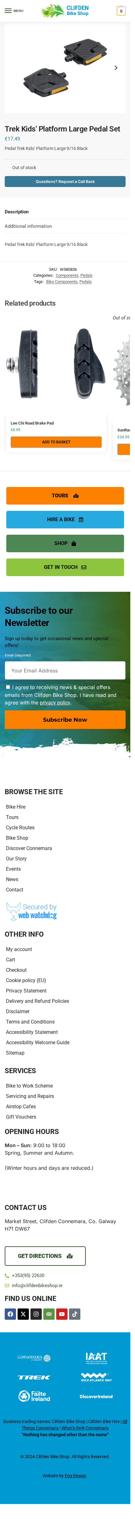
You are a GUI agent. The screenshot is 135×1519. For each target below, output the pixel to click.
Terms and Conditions (30, 1022)
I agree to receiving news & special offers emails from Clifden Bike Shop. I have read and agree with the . (60, 695)
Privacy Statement (26, 991)
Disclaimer (18, 1011)
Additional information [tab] (28, 226)
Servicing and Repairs (30, 1096)
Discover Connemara (29, 848)
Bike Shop (17, 838)
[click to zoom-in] (65, 68)
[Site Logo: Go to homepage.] (65, 11)
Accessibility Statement (32, 1032)
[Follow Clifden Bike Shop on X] (23, 1314)
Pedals (86, 275)
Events (13, 869)
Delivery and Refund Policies (37, 1001)
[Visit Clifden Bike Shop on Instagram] (36, 1314)
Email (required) (18, 656)
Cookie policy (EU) (26, 980)
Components (67, 275)
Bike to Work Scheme (29, 1086)
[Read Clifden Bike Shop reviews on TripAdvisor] (49, 1314)
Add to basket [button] (56, 442)
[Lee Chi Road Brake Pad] (56, 364)
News (12, 879)
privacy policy (55, 703)
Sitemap (15, 1053)
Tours (12, 817)
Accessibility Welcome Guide (37, 1043)
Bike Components (62, 281)
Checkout (16, 970)
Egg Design (75, 1475)
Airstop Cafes (21, 1107)
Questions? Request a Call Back (65, 181)
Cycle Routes (20, 828)
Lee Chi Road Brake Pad (32, 423)
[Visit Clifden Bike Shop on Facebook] (10, 1314)
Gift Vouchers (21, 1117)
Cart (10, 960)
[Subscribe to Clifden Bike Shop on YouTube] (62, 1314)
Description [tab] (17, 212)
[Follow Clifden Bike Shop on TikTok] (74, 1314)
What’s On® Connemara (85, 1428)
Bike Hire (15, 807)
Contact (14, 890)
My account (19, 949)
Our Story (16, 859)
